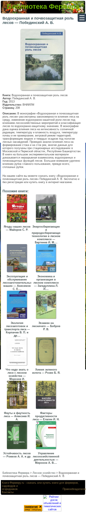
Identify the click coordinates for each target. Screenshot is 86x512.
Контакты (8, 492)
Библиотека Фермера (43, 6)
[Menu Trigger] (82, 17)
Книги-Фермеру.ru (13, 482)
